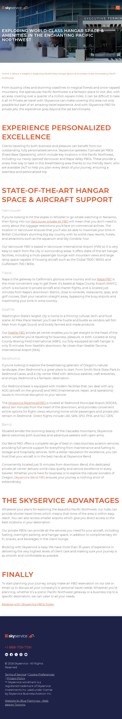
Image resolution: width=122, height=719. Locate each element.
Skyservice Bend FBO (29, 477)
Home (5, 73)
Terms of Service (15, 674)
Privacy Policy (16, 678)
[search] (118, 8)
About (15, 73)
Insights (26, 73)
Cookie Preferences (41, 674)
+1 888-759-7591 (18, 647)
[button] (113, 8)
